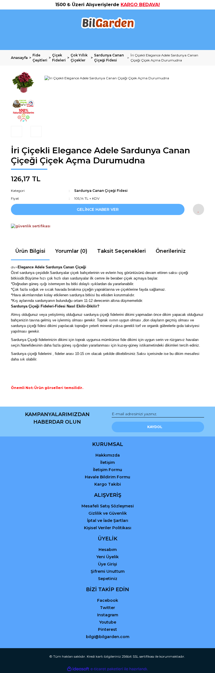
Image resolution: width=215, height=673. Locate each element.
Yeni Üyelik (107, 556)
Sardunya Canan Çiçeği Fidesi (101, 190)
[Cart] (197, 40)
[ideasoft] (78, 669)
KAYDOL (154, 427)
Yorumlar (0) (71, 251)
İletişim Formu (107, 469)
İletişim (107, 462)
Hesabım (108, 549)
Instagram (107, 614)
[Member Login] (107, 40)
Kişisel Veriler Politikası (107, 527)
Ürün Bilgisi (30, 251)
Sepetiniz (107, 578)
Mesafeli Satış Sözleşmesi (107, 506)
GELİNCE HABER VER (98, 209)
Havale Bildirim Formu (107, 476)
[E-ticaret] (106, 668)
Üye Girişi (107, 564)
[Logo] (107, 22)
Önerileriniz (171, 251)
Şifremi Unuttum (108, 571)
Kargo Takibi (107, 484)
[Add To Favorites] (198, 209)
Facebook (107, 600)
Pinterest (107, 629)
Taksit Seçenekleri (121, 251)
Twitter (107, 607)
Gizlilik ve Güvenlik (107, 513)
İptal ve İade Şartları (107, 520)
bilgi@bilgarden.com (107, 636)
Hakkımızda (107, 455)
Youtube (107, 622)
